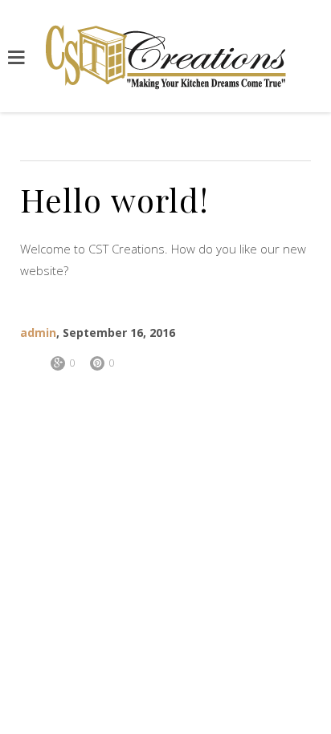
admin (38, 332)
